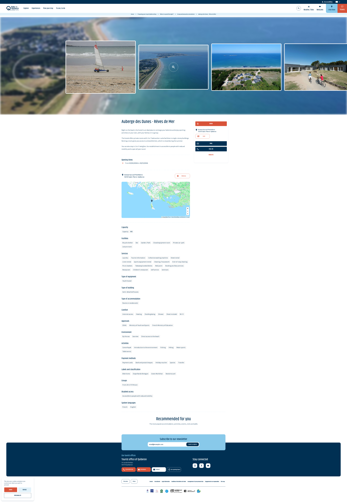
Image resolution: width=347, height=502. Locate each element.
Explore (26, 8)
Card (204, 136)
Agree (10, 490)
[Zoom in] (187, 208)
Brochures (143, 469)
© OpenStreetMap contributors (177, 217)
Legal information (166, 482)
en (337, 2)
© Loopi (187, 217)
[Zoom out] (187, 211)
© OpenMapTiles (166, 217)
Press (134, 481)
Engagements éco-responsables (212, 482)
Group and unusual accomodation (186, 14)
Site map (223, 482)
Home (132, 14)
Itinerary (184, 176)
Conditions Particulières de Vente (178, 482)
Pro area (125, 481)
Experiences (36, 8)
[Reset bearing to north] (187, 214)
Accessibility (327, 2)
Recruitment (157, 482)
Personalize (17, 495)
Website (211, 155)
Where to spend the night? (167, 14)
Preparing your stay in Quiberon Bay (147, 14)
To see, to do (60, 8)
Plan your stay (48, 8)
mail (211, 143)
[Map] (156, 200)
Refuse (25, 490)
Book (211, 123)
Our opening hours (175, 469)
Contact (158, 469)
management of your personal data (195, 482)
